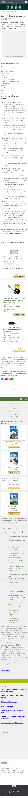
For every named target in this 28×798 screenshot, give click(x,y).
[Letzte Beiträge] (5, 532)
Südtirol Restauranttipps (13, 649)
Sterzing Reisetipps (17, 634)
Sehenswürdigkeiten (14, 536)
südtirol (21, 636)
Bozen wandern (22, 626)
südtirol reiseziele (15, 647)
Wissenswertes (12, 584)
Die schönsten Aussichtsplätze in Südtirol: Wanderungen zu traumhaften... (14, 466)
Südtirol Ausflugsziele (7, 639)
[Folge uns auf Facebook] (21, 399)
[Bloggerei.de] (4, 763)
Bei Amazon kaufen (19, 276)
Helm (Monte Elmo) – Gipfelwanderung (12, 723)
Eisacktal (10, 614)
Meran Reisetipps (13, 630)
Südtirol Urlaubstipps (16, 657)
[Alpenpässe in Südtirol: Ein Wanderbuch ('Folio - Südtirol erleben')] (14, 499)
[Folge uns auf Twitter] (26, 399)
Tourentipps (11, 544)
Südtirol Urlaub (6, 658)
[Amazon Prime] (23, 274)
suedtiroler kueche (11, 637)
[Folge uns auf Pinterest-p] (23, 399)
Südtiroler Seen (4, 643)
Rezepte (14, 11)
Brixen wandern (4, 628)
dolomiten (9, 628)
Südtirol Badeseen (17, 639)
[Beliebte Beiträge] (14, 532)
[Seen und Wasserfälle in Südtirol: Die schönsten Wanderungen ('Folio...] (14, 480)
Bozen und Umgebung (14, 586)
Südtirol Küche (18, 643)
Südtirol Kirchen (11, 643)
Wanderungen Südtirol (7, 664)
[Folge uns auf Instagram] (18, 399)
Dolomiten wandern (17, 628)
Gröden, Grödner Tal (14, 607)
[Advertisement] (14, 745)
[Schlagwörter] (22, 532)
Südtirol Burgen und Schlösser (11, 641)
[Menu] (26, 2)
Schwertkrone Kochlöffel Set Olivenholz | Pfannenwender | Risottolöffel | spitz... (14, 299)
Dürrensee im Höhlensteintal (16, 540)
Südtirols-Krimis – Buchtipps (9, 702)
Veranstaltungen (19, 566)
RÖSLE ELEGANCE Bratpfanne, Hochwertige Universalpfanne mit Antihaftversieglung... (12, 329)
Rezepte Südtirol (10, 634)
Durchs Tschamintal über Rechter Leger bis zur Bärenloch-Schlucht (17, 597)
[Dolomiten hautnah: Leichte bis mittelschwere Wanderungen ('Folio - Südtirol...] (14, 432)
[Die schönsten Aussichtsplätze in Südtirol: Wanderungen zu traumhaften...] (14, 458)
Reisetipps (11, 566)
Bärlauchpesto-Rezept (16, 233)
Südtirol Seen (17, 651)
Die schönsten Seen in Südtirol (17, 578)
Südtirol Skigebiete (12, 655)
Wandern (10, 546)
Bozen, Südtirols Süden (14, 553)
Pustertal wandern (23, 632)
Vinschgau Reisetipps (14, 660)
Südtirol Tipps (21, 655)
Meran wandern (15, 632)
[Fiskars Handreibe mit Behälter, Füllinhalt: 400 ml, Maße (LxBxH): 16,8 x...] (14, 250)
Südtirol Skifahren (4, 655)
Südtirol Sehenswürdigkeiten (13, 653)
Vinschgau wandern (16, 662)
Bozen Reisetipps (5, 626)
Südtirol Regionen (10, 645)
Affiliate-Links (6, 670)
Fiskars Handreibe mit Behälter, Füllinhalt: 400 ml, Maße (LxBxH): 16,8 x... (14, 258)
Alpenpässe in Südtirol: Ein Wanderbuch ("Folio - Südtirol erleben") (14, 507)
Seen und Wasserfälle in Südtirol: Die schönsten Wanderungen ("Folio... (14, 483)
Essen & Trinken (6, 11)
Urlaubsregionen (13, 582)
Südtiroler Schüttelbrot (7, 706)
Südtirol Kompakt (7, 2)
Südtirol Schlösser (10, 651)
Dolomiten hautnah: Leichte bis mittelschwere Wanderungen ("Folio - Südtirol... (14, 440)
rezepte (3, 634)
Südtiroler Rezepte (20, 641)
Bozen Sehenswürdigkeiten (14, 626)
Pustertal (11, 622)
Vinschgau (19, 544)
